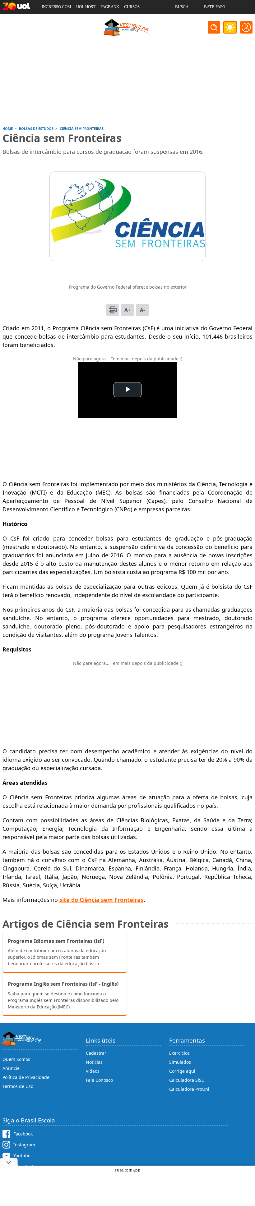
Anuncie (11, 1068)
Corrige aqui (182, 1071)
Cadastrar (96, 1053)
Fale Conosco (99, 1080)
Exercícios (179, 1053)
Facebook (23, 1134)
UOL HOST (85, 6)
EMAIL (181, 20)
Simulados (180, 1062)
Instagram (24, 1145)
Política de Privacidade (25, 1077)
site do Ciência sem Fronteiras (101, 899)
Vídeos (93, 1071)
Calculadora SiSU (187, 1080)
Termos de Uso (17, 1086)
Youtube (21, 1155)
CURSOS (132, 6)
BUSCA (181, 6)
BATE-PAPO (214, 6)
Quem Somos (16, 1059)
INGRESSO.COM (56, 6)
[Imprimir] (112, 310)
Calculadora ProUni (189, 1089)
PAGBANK (109, 6)
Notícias (94, 1062)
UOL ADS (50, 20)
